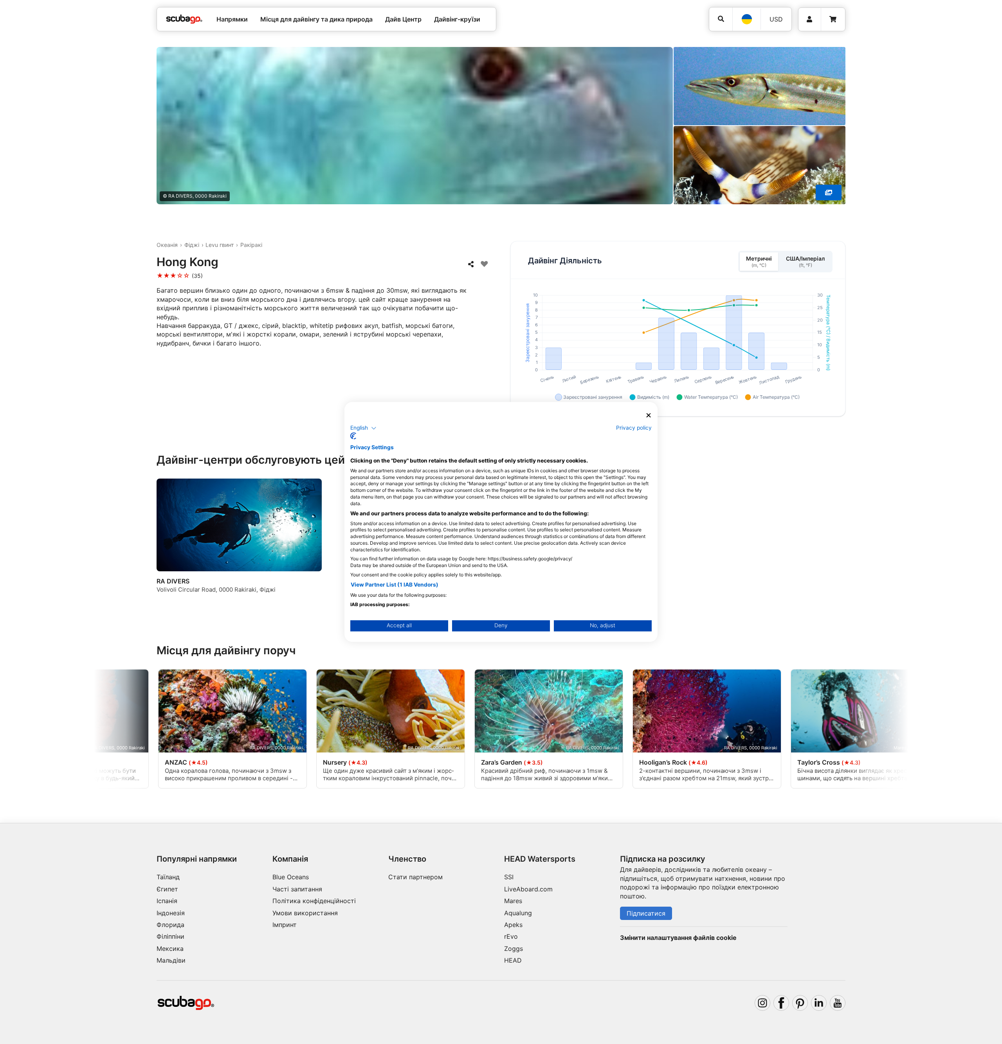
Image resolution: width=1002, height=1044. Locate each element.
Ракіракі (251, 244)
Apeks (513, 925)
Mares (513, 901)
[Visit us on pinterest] (800, 1003)
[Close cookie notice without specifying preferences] (648, 415)
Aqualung (518, 913)
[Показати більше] (829, 192)
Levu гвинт (219, 244)
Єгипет (167, 889)
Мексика (170, 948)
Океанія (167, 244)
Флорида (170, 925)
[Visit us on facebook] (781, 1003)
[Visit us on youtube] (837, 1003)
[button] (363, 428)
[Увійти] (809, 19)
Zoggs (513, 948)
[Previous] (167, 543)
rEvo (511, 936)
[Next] (841, 543)
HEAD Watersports (539, 859)
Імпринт (284, 925)
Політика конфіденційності (314, 901)
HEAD (513, 960)
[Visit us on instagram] (762, 1003)
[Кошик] (833, 19)
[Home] (184, 19)
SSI (509, 877)
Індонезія (171, 913)
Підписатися (646, 913)
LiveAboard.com (528, 889)
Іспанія (167, 901)
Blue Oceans (290, 877)
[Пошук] (720, 19)
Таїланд (168, 877)
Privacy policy (634, 428)
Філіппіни (170, 936)
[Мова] (746, 19)
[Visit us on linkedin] (819, 1003)
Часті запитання (297, 889)
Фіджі (191, 244)
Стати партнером (415, 877)
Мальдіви (171, 960)
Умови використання (305, 913)
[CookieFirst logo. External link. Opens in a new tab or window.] (353, 436)
